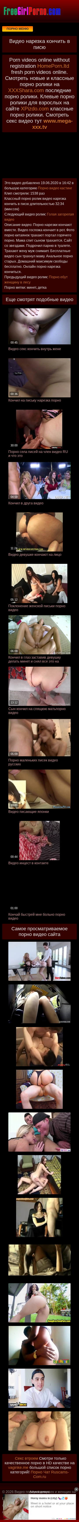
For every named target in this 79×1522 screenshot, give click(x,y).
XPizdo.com (35, 109)
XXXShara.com (26, 90)
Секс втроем (26, 1458)
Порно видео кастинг (55, 188)
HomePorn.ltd (53, 66)
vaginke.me (18, 1467)
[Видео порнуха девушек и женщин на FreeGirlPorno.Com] (31, 11)
